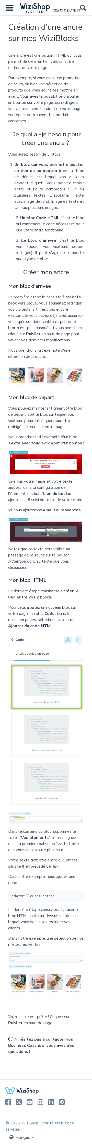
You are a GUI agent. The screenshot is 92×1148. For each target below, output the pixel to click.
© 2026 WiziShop (22, 1123)
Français (23, 1137)
